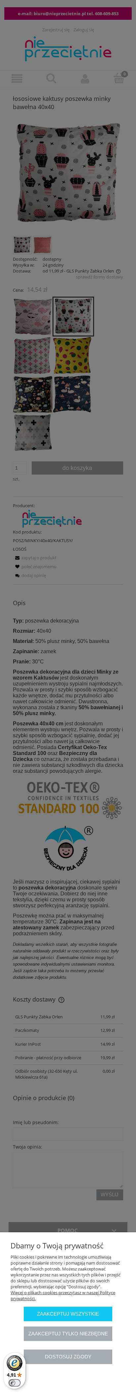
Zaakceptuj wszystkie (68, 1314)
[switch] (14, 1382)
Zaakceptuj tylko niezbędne (68, 1333)
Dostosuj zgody (68, 1356)
